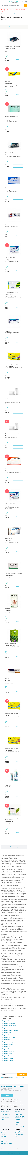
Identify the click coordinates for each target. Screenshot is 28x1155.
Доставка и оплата (5, 1111)
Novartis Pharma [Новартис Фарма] (13, 46)
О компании (17, 1111)
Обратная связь (18, 1135)
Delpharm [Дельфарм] (10, 152)
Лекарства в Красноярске (8, 1042)
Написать (7, 1095)
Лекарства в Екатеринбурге (9, 1025)
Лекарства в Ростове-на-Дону (9, 1037)
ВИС (6, 783)
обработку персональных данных (16, 1077)
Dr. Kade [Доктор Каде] (10, 257)
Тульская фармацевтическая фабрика (13, 433)
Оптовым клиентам (5, 1117)
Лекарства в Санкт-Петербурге (9, 1021)
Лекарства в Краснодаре (8, 1051)
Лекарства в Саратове (7, 1053)
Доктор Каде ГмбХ (9, 329)
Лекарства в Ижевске (7, 1060)
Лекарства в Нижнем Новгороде (10, 1030)
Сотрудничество (18, 1114)
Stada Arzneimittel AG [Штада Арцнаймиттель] (11, 117)
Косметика (3, 1136)
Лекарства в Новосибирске (8, 1023)
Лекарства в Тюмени (7, 1056)
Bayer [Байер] (8, 81)
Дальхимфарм (8, 187)
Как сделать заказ (19, 1134)
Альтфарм (7, 608)
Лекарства (3, 1131)
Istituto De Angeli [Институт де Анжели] (13, 364)
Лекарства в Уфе (6, 1039)
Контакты (17, 1124)
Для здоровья (4, 1132)
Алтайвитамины (8, 399)
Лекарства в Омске (6, 1035)
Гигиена (3, 1134)
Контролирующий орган (20, 1126)
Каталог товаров (4, 1141)
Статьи (2, 1119)
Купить (17, 59)
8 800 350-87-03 (19, 1086)
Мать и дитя (3, 1138)
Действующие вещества (6, 1143)
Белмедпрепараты (9, 222)
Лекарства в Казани (7, 1028)
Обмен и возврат (4, 1112)
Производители (4, 1145)
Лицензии (17, 1122)
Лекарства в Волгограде (8, 1049)
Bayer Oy (7, 678)
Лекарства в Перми (6, 1046)
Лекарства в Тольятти (7, 1058)
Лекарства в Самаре (7, 1032)
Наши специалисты (19, 1112)
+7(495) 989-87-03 (6, 1086)
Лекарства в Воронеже (7, 1044)
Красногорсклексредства (10, 643)
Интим (2, 1139)
